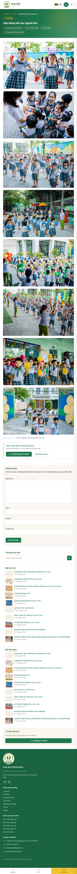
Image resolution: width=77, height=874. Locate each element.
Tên (8, 508)
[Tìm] (69, 558)
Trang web (10, 529)
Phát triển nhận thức (10, 819)
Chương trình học (9, 797)
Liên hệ (5, 810)
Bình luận (10, 479)
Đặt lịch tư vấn (41, 454)
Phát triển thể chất (9, 826)
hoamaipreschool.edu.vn (14, 851)
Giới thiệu (6, 794)
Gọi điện (12, 872)
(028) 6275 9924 (40, 741)
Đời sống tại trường (9, 804)
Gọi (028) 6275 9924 (20, 454)
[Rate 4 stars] (12, 438)
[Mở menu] (71, 4)
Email (8, 518)
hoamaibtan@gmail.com (14, 848)
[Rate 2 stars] (7, 438)
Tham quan (64, 872)
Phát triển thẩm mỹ (9, 829)
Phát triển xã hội (8, 832)
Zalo (38, 872)
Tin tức (14, 14)
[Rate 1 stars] (4, 438)
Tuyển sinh (6, 801)
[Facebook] (5, 782)
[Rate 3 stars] (9, 438)
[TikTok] (9, 782)
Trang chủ (6, 14)
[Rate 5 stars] (14, 438)
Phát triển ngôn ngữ (9, 822)
